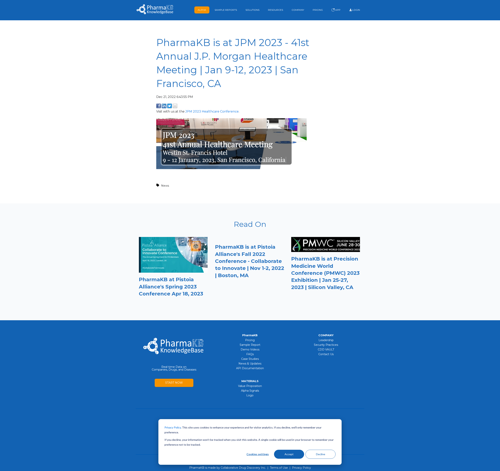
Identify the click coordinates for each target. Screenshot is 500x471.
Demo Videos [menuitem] (250, 349)
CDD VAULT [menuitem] (326, 349)
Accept (289, 454)
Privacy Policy (301, 467)
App (337, 9)
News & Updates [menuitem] (249, 363)
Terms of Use (279, 467)
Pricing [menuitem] (250, 340)
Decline (320, 454)
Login (356, 9)
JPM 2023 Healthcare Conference (212, 111)
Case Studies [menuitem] (250, 359)
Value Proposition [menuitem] (250, 386)
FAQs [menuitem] (250, 354)
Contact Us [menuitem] (326, 354)
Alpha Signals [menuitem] (250, 390)
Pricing (318, 9)
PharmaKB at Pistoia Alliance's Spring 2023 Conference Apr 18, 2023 (171, 286)
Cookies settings (257, 454)
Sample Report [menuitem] (250, 345)
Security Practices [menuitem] (326, 345)
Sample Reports (226, 9)
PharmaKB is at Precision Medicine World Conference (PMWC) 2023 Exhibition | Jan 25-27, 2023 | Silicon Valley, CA (325, 273)
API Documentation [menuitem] (250, 368)
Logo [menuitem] (250, 395)
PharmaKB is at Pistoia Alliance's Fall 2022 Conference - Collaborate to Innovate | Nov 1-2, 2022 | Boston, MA (249, 261)
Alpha (202, 9)
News (165, 185)
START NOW (174, 382)
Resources (275, 9)
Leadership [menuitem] (326, 340)
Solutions (252, 9)
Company (298, 9)
